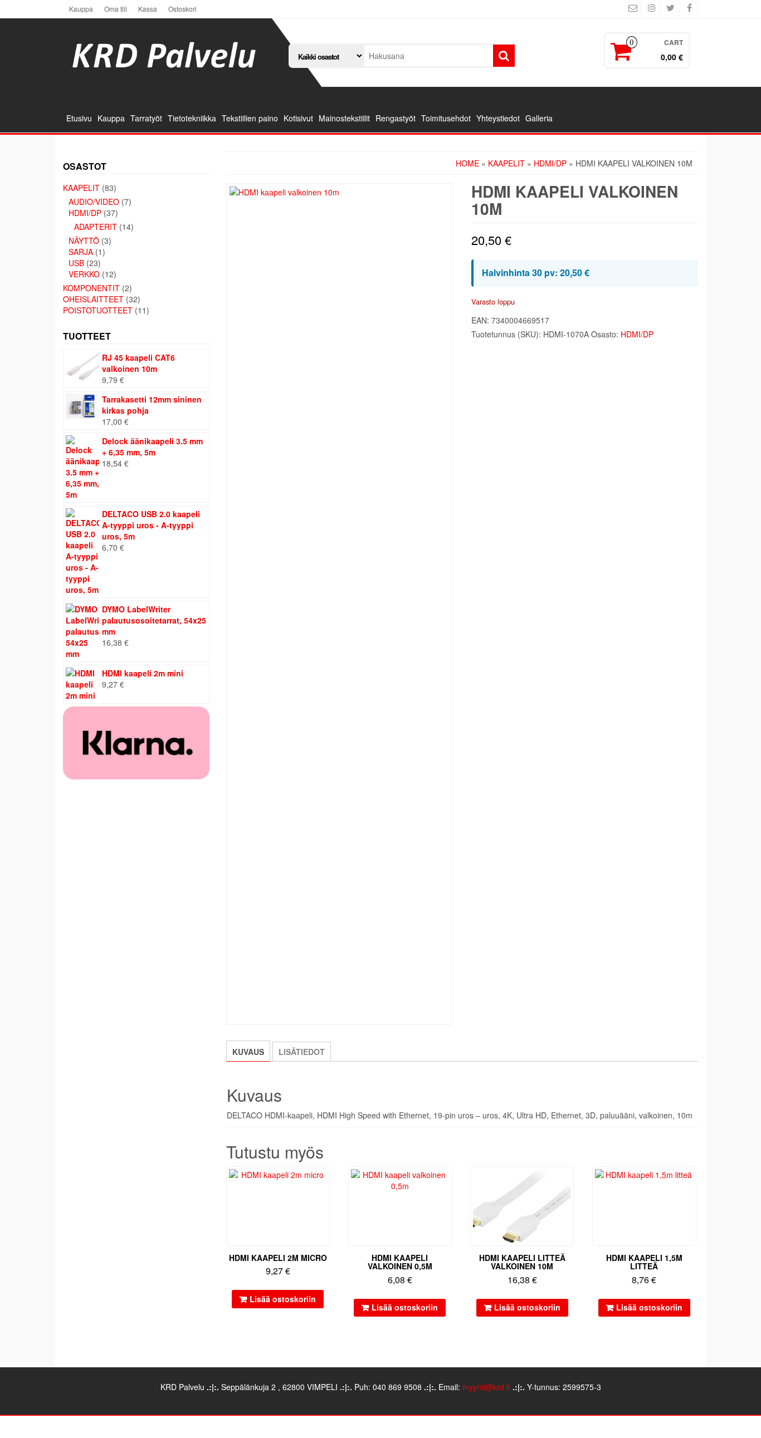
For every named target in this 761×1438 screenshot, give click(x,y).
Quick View (324, 1182)
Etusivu (79, 118)
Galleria (539, 118)
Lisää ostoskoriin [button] (283, 1298)
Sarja (81, 251)
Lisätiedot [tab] (302, 1051)
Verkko (84, 273)
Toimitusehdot (446, 118)
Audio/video (94, 201)
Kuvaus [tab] (248, 1051)
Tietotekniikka (192, 118)
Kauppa (81, 8)
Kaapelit (81, 187)
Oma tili (115, 8)
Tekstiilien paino (250, 118)
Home (467, 163)
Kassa (147, 8)
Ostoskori (182, 8)
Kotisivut (298, 118)
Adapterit (95, 226)
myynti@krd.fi (486, 1386)
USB (76, 262)
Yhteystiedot (498, 118)
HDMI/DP (85, 212)
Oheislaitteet (93, 299)
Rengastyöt (395, 118)
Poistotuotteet (98, 310)
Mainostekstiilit (344, 118)
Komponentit (91, 287)
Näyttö (84, 240)
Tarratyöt (146, 118)
